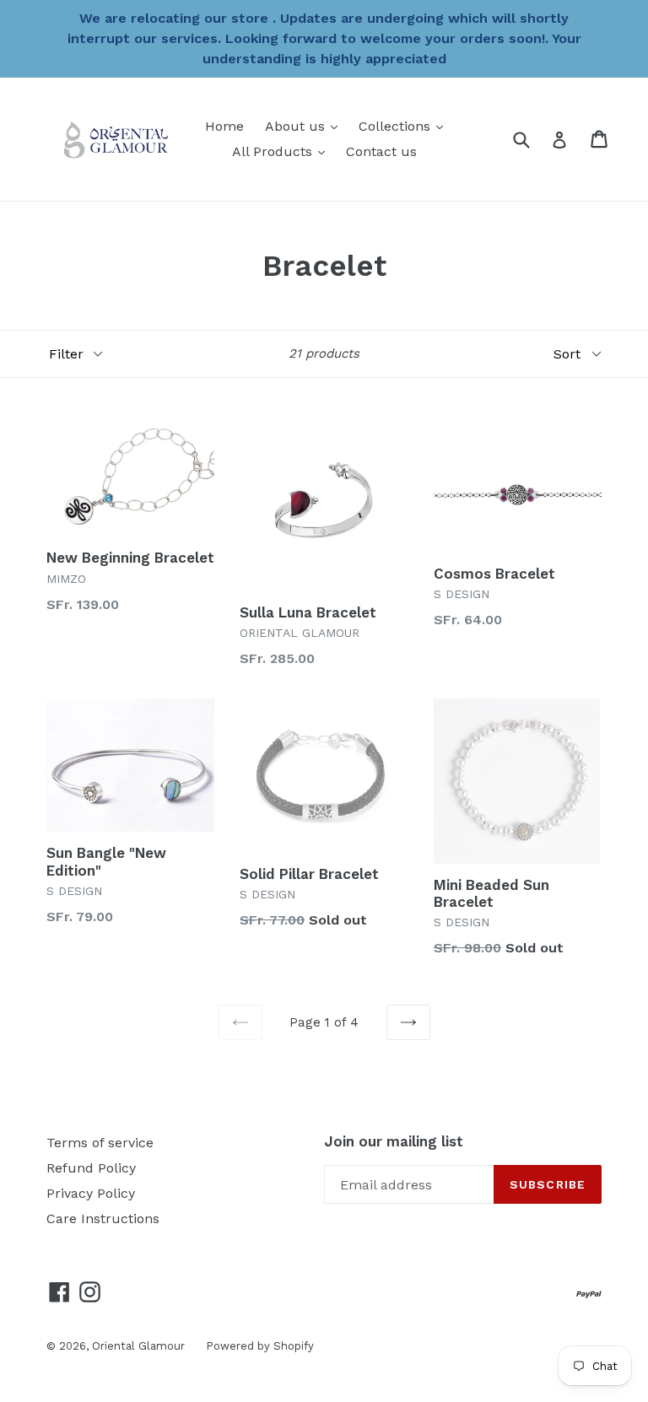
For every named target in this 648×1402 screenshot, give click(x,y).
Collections (405, 125)
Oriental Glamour (138, 1346)
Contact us (381, 151)
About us (305, 125)
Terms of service (100, 1143)
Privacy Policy (90, 1193)
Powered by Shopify (260, 1346)
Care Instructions (102, 1219)
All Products (282, 151)
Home (224, 126)
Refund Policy (91, 1168)
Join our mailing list (393, 1141)
